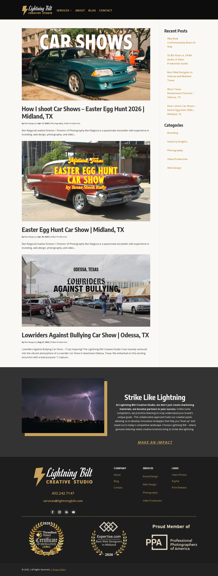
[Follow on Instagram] (59, 512)
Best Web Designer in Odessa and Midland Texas (179, 76)
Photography (57, 123)
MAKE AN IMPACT (155, 442)
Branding (172, 132)
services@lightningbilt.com (63, 501)
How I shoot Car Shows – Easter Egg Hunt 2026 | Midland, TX (83, 112)
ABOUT (80, 10)
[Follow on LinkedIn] (66, 512)
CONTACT (105, 10)
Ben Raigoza (30, 123)
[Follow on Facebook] (52, 512)
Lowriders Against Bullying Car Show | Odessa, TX (85, 335)
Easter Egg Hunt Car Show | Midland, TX (73, 229)
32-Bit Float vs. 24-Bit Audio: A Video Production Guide (179, 59)
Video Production (72, 123)
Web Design (174, 167)
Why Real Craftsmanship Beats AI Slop (181, 42)
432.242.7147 (63, 493)
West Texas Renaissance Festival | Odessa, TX (180, 93)
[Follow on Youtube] (73, 512)
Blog (92, 10)
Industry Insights (177, 141)
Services (63, 10)
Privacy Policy (59, 569)
